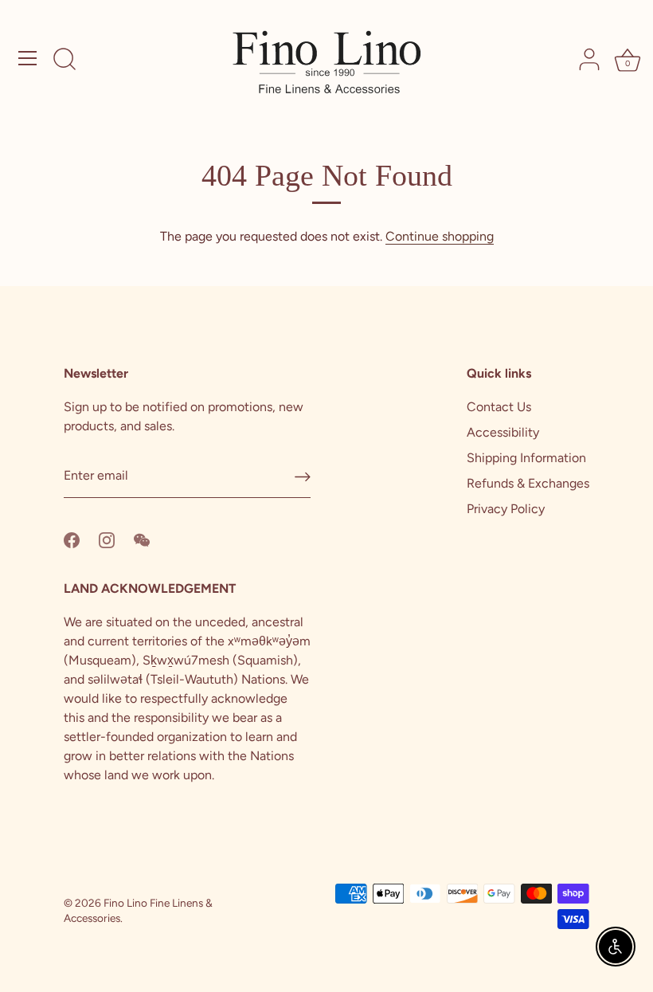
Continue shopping (439, 236)
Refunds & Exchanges (528, 483)
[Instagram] (107, 539)
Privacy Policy (506, 508)
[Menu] (27, 58)
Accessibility (503, 432)
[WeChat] (142, 539)
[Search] (64, 60)
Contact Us (499, 406)
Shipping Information (526, 457)
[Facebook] (72, 539)
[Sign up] (303, 477)
